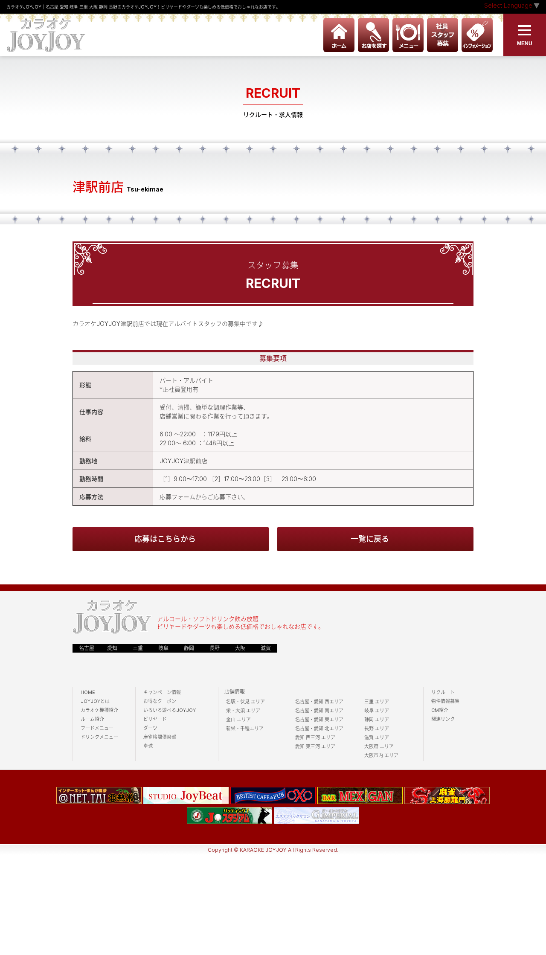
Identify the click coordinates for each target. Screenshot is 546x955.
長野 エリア (376, 728)
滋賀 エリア (376, 737)
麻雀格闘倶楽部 (159, 737)
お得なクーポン (159, 701)
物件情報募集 (445, 701)
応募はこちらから (165, 538)
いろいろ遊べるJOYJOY (169, 710)
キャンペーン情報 (162, 692)
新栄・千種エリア (245, 728)
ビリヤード (155, 719)
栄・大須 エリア (243, 711)
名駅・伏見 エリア (245, 702)
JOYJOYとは (95, 701)
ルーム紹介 (92, 719)
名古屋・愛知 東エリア (319, 720)
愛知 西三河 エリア (315, 737)
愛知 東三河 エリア (315, 746)
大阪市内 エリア (381, 755)
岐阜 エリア (376, 711)
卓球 (148, 746)
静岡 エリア (376, 720)
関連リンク (443, 719)
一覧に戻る (370, 538)
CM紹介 (439, 710)
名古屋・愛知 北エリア (319, 728)
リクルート (443, 692)
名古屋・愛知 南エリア (319, 711)
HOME (88, 692)
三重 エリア (376, 702)
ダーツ (150, 728)
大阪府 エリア (379, 746)
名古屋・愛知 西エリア (319, 702)
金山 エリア (238, 720)
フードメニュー (97, 728)
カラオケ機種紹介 (99, 710)
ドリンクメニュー (99, 737)
